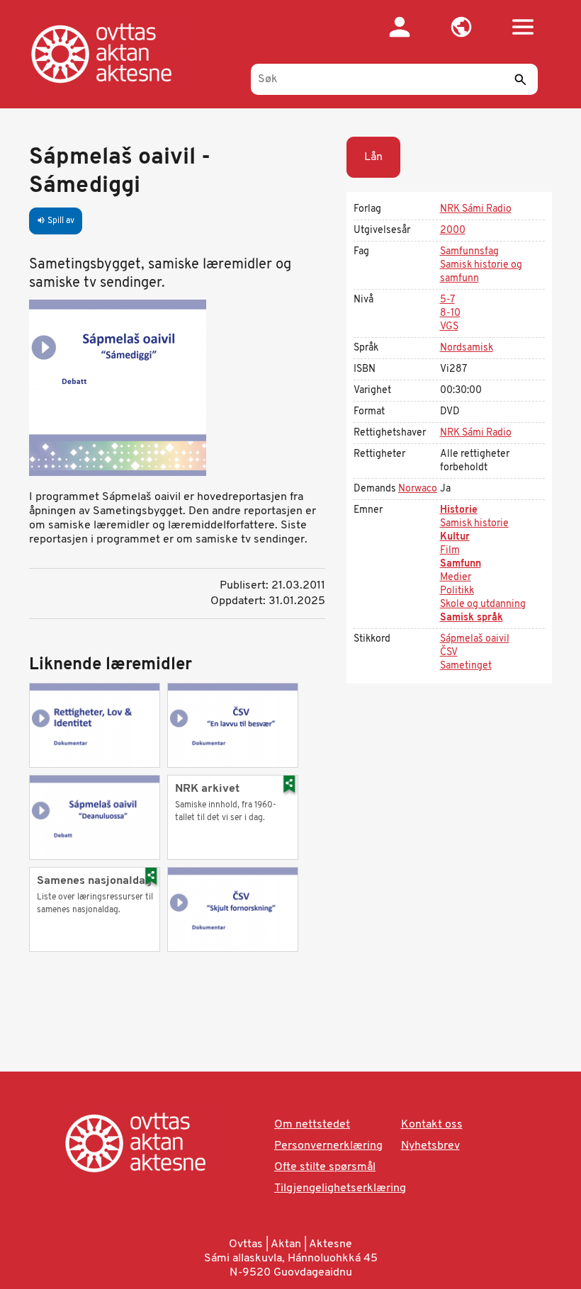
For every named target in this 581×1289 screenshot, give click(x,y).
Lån (373, 157)
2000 (453, 230)
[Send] (520, 79)
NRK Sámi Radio (476, 209)
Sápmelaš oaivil (474, 639)
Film (450, 550)
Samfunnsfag (469, 252)
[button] (460, 27)
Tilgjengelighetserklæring (340, 1188)
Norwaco (417, 489)
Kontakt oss (432, 1125)
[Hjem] (116, 53)
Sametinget (466, 666)
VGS (449, 327)
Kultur (455, 537)
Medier (455, 577)
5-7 (447, 300)
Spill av (55, 221)
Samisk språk (471, 618)
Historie (459, 510)
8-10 (450, 313)
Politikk (457, 591)
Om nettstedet (312, 1125)
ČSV (449, 652)
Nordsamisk (466, 348)
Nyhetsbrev (430, 1146)
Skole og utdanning (483, 604)
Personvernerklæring (328, 1146)
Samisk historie (474, 523)
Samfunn (460, 564)
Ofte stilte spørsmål (325, 1167)
